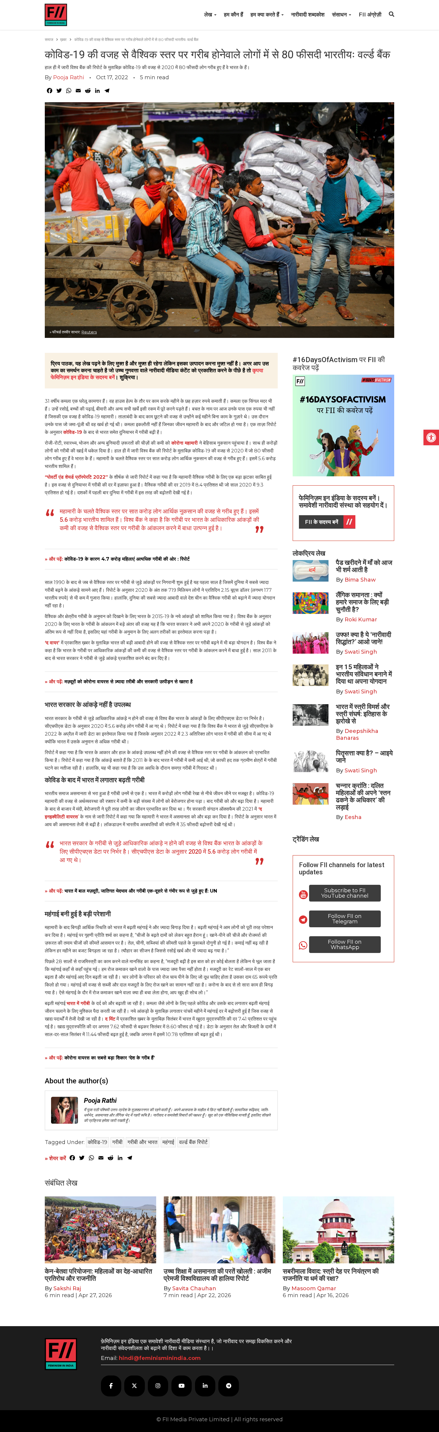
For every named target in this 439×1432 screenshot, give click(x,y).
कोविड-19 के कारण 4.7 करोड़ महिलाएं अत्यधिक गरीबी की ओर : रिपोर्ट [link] (127, 559)
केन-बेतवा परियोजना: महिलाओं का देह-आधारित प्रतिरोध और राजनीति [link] (98, 1275)
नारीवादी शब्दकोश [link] (308, 14)
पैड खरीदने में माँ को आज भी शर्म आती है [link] (364, 566)
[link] (431, 437)
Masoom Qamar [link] (313, 1288)
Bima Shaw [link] (360, 580)
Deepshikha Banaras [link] (357, 734)
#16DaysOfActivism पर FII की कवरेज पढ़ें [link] (339, 364)
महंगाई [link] (168, 1142)
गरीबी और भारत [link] (142, 1142)
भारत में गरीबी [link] (79, 1003)
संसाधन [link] (340, 14)
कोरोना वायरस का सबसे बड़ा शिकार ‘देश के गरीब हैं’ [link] (110, 1058)
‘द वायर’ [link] (52, 643)
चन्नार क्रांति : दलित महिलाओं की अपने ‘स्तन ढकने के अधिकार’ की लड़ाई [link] (363, 796)
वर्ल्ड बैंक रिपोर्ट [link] (193, 1142)
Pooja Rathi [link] (68, 77)
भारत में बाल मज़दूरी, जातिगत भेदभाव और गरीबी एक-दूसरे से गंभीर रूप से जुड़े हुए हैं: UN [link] (141, 891)
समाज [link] (49, 39)
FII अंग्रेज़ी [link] (370, 14)
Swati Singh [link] (361, 652)
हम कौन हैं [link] (233, 14)
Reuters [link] (89, 332)
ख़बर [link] (63, 39)
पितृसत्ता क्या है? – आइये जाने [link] (364, 756)
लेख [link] (209, 14)
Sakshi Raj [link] (67, 1288)
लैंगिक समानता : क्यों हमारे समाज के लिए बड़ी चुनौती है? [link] (362, 602)
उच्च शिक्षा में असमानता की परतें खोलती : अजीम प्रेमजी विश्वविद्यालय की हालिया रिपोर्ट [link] (217, 1275)
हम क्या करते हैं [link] (266, 14)
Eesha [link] (353, 817)
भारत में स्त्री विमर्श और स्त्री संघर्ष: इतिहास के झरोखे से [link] (363, 714)
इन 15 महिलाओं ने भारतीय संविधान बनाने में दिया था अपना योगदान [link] (364, 674)
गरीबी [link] (117, 1142)
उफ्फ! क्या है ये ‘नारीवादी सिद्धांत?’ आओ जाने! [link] (363, 638)
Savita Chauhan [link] (194, 1288)
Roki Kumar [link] (361, 619)
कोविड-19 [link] (72, 432)
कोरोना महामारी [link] (184, 443)
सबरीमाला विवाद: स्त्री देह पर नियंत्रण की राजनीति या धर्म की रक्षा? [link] (331, 1275)
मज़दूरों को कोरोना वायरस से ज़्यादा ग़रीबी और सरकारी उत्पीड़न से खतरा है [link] (129, 681)
